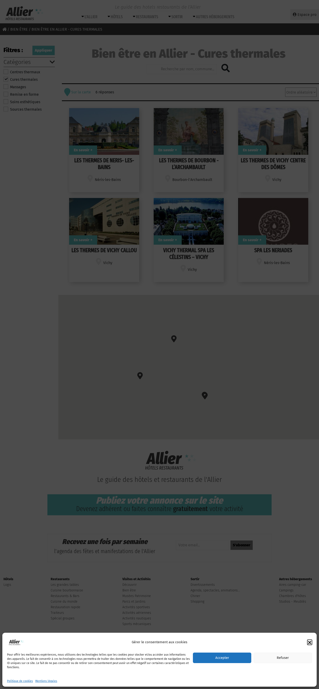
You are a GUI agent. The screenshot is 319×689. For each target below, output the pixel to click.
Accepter (222, 658)
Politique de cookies (20, 681)
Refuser (283, 658)
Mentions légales (46, 681)
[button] (309, 642)
